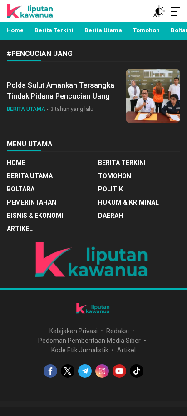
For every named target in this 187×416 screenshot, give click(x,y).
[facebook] (50, 371)
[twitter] (67, 371)
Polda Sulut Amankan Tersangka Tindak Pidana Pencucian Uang (60, 90)
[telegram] (85, 371)
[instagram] (102, 371)
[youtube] (119, 371)
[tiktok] (136, 371)
